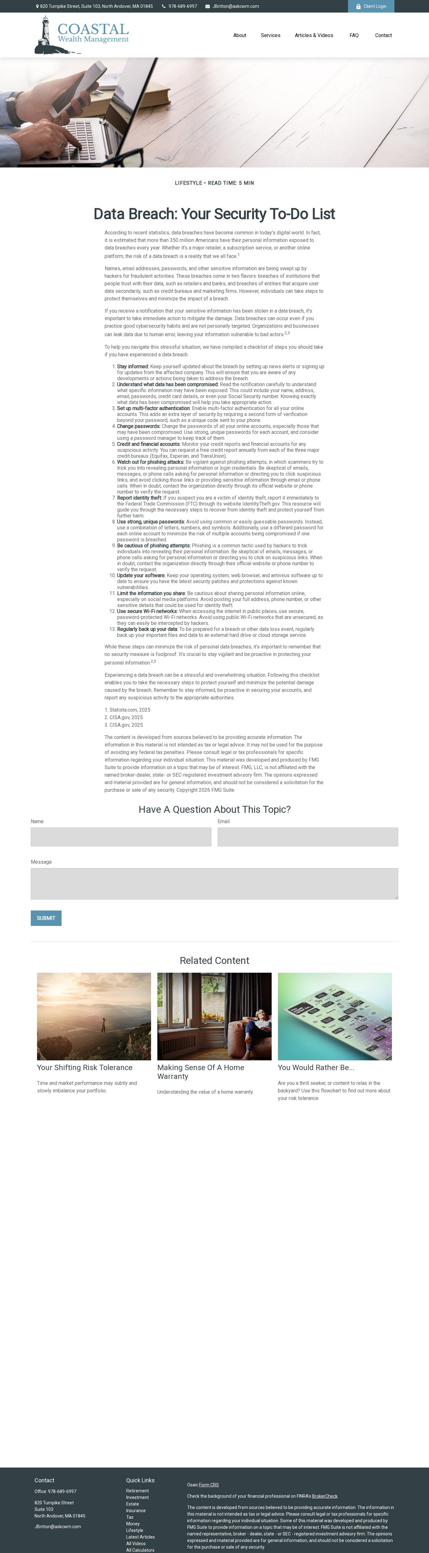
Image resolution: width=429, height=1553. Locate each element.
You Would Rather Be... (316, 1067)
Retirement (137, 1490)
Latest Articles (140, 1536)
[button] (240, 35)
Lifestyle (134, 1530)
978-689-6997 (183, 6)
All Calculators (140, 1550)
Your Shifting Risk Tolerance (85, 1067)
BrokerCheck (325, 1496)
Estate (132, 1504)
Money (133, 1523)
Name (37, 821)
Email (224, 821)
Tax (129, 1517)
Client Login (375, 6)
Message (41, 862)
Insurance (136, 1510)
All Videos (136, 1543)
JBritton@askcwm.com (236, 6)
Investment (137, 1497)
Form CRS (209, 1484)
